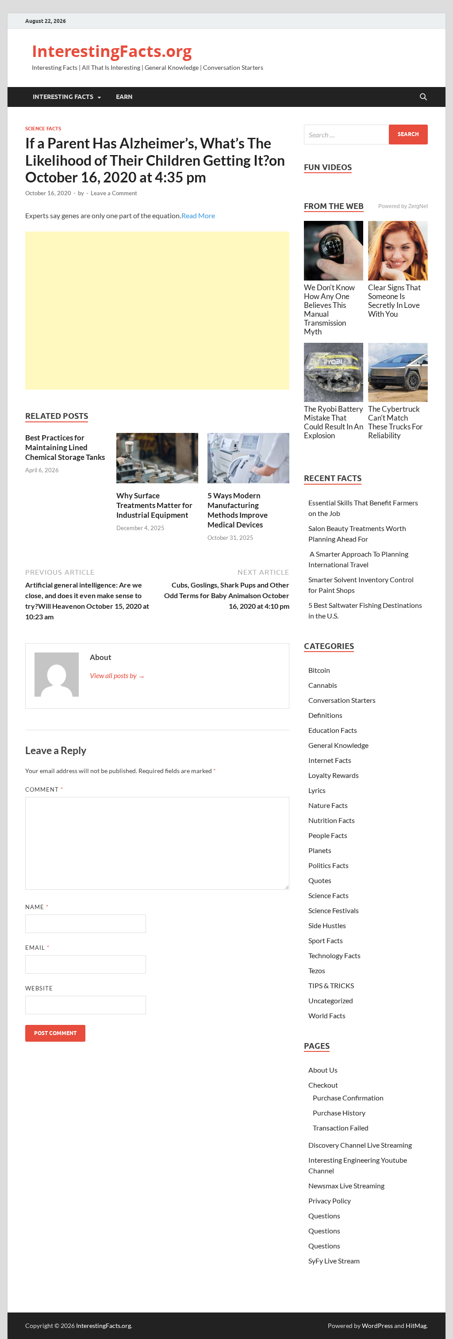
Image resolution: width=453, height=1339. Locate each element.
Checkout (323, 1085)
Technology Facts (334, 955)
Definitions (325, 715)
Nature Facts (328, 805)
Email (37, 947)
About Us (323, 1070)
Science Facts (43, 128)
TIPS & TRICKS (331, 985)
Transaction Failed (341, 1127)
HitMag (416, 1325)
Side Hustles (327, 925)
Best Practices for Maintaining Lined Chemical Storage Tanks (65, 447)
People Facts (327, 835)
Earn (124, 96)
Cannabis (322, 685)
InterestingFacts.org (112, 51)
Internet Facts (329, 760)
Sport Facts (325, 940)
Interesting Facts (63, 96)
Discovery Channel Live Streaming (360, 1145)
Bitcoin (319, 670)
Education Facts (332, 730)
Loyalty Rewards (333, 775)
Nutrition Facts (331, 820)
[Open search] (423, 97)
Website (39, 988)
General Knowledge (338, 745)
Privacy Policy (329, 1200)
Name (37, 906)
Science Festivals (333, 910)
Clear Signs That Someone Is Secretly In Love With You (394, 301)
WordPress (377, 1325)
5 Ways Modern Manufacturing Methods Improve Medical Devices (237, 510)
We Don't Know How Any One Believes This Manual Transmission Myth (329, 309)
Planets (319, 850)
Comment (44, 789)
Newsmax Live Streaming (346, 1185)
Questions (324, 1215)
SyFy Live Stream (334, 1260)
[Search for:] (366, 134)
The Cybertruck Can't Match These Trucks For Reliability (395, 422)
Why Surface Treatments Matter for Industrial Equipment (154, 505)
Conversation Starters (342, 700)
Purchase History (339, 1112)
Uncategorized (330, 1000)
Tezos (316, 970)
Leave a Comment (114, 193)
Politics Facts (328, 865)
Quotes (319, 880)
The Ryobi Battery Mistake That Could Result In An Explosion (333, 422)
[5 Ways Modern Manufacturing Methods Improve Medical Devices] (248, 460)
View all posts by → (117, 675)
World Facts (327, 1015)
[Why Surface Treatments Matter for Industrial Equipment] (157, 460)
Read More (198, 215)
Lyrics (317, 790)
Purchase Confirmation (348, 1097)
